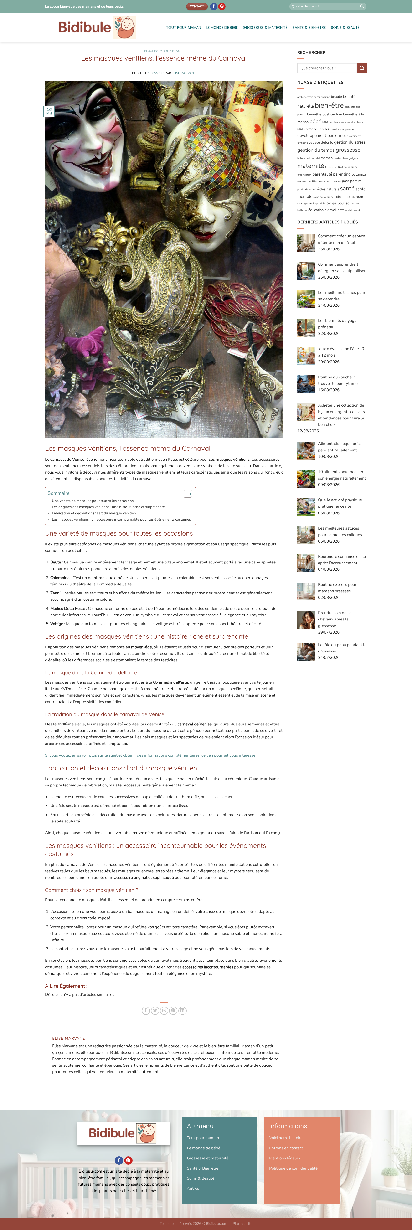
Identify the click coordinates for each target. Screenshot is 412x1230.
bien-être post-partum (324, 114)
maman (327, 157)
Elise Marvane (184, 73)
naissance (334, 166)
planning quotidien (307, 181)
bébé (315, 121)
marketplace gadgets (346, 158)
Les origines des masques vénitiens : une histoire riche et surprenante (108, 507)
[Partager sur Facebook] (146, 1011)
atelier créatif (305, 97)
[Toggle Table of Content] (185, 494)
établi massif (352, 210)
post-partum (352, 180)
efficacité (302, 143)
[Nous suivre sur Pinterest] (222, 6)
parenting (342, 174)
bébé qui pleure (331, 122)
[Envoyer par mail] (164, 1011)
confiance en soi (316, 129)
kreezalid (314, 158)
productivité (304, 189)
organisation (304, 174)
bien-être (329, 105)
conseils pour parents (342, 129)
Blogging (152, 50)
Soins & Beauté (345, 27)
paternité (359, 174)
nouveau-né (351, 167)
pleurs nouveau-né (330, 181)
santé (347, 189)
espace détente (321, 142)
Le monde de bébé (222, 27)
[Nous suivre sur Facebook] (213, 6)
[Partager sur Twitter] (155, 1011)
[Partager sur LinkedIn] (182, 1011)
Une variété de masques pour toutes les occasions (93, 500)
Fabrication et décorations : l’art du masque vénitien (94, 513)
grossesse (348, 150)
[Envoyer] (362, 6)
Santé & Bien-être (309, 27)
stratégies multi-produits (311, 204)
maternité (310, 166)
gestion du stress (350, 142)
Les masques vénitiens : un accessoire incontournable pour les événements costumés (121, 519)
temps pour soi (338, 203)
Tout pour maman (183, 27)
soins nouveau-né (323, 197)
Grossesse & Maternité (265, 27)
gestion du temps (316, 150)
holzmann (303, 158)
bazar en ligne (322, 97)
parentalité (322, 174)
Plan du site (242, 1223)
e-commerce (354, 136)
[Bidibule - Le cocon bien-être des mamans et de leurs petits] (102, 27)
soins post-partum (349, 197)
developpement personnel (321, 136)
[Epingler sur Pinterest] (173, 1011)
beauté (336, 96)
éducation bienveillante (326, 209)
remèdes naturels (325, 189)
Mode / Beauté (172, 50)
